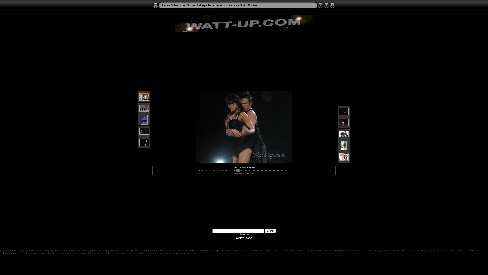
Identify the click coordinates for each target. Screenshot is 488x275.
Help (253, 174)
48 (234, 170)
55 (262, 170)
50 (242, 170)
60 (282, 170)
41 (206, 170)
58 (274, 170)
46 (226, 170)
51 (246, 170)
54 (258, 170)
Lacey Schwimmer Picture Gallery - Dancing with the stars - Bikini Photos (209, 5)
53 (254, 170)
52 (250, 170)
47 (230, 170)
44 (218, 170)
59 (278, 170)
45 (222, 170)
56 (266, 170)
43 (214, 170)
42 (210, 170)
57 (270, 170)
